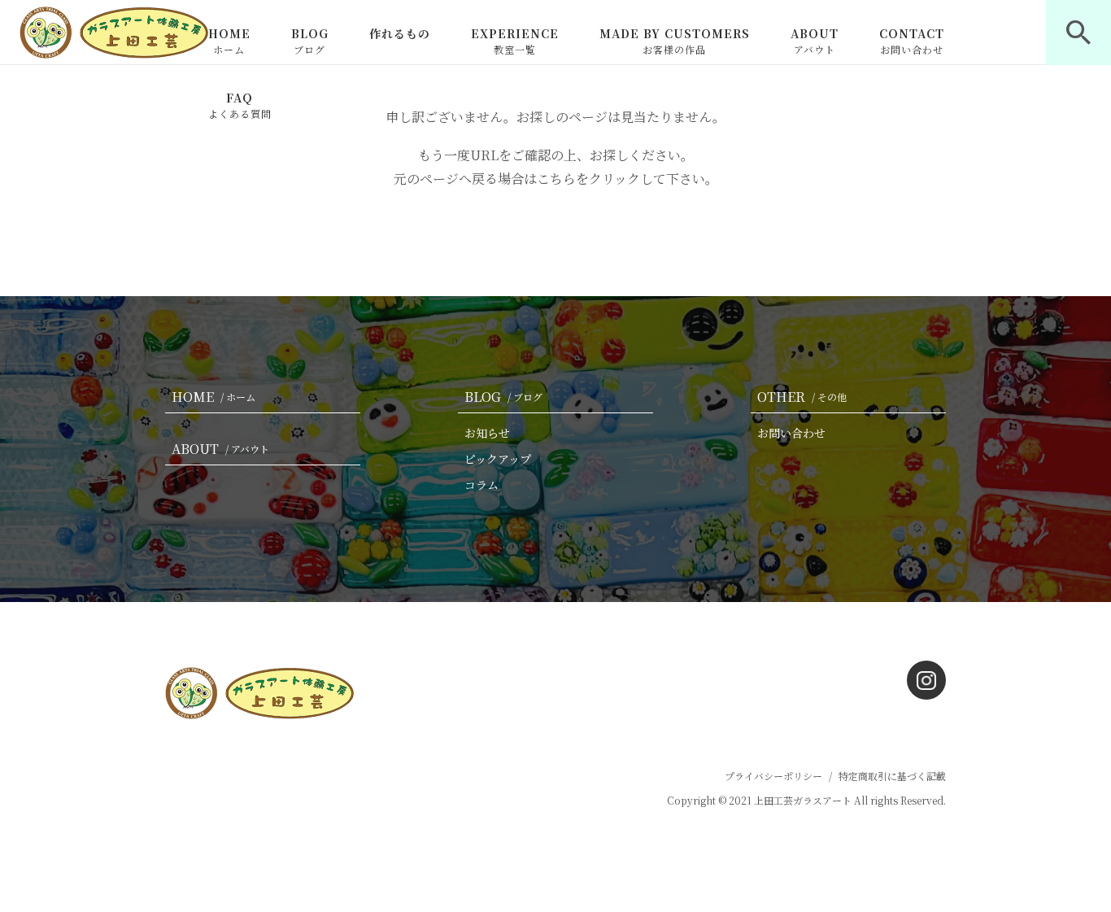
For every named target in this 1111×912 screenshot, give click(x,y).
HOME (229, 40)
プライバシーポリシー (773, 776)
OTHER (802, 396)
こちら (556, 178)
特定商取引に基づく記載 (892, 776)
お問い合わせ (791, 433)
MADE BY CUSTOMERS (674, 40)
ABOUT (815, 40)
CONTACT (911, 40)
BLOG (310, 40)
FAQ (240, 104)
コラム (481, 485)
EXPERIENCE (515, 40)
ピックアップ (497, 459)
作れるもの (399, 33)
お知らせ (487, 433)
